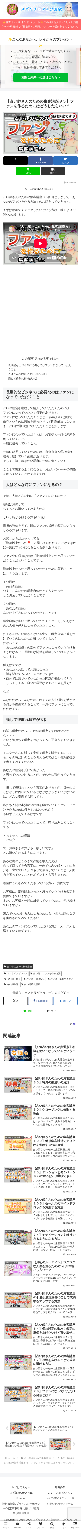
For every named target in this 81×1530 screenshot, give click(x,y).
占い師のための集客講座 (19, 966)
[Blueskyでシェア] (49, 1157)
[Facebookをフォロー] (49, 973)
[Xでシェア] (13, 1157)
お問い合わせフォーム (60, 1503)
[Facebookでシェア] (13, 1167)
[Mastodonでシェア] (31, 1157)
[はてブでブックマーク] (67, 1167)
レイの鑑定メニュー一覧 (60, 1498)
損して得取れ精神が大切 (22, 378)
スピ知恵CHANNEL (21, 1492)
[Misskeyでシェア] (67, 1157)
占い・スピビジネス (60, 1492)
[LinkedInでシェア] (49, 1178)
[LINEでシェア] (13, 1178)
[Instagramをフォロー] (68, 973)
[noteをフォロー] (40, 983)
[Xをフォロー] (31, 973)
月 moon (21, 1498)
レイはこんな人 (21, 1487)
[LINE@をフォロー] (58, 983)
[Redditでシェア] (49, 1167)
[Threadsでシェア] (31, 1167)
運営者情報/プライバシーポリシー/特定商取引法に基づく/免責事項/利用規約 (21, 1508)
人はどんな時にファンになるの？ (28, 373)
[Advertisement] (40, 308)
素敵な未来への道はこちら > (40, 77)
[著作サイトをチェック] (13, 973)
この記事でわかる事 (35, 358)
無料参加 (60, 1487)
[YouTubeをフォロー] (22, 983)
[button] (53, 171)
